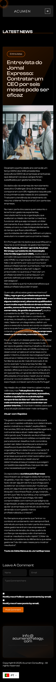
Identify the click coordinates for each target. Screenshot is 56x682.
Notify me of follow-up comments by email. (27, 596)
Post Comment (13, 609)
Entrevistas (16, 54)
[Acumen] (22, 11)
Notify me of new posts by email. (21, 603)
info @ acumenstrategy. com (28, 638)
